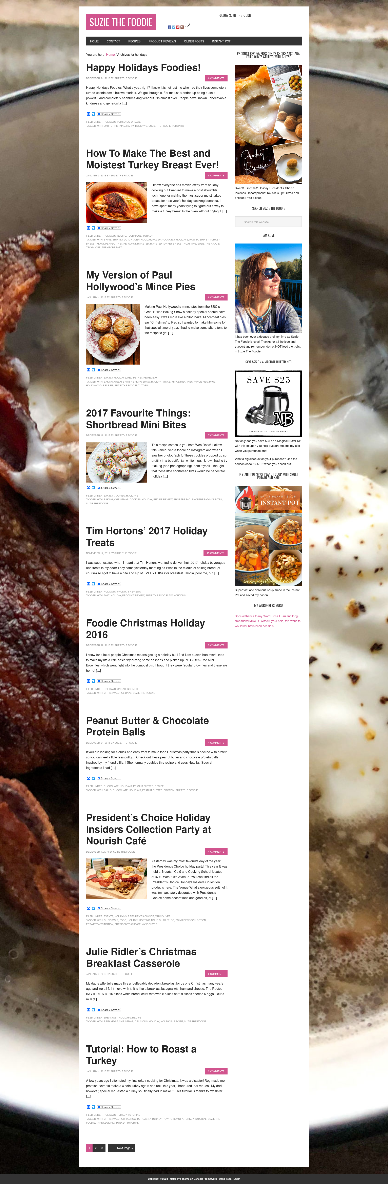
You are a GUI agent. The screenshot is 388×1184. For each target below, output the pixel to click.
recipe (121, 235)
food (122, 920)
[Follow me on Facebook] (169, 27)
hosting (144, 920)
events (108, 916)
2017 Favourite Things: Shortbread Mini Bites (138, 418)
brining (118, 239)
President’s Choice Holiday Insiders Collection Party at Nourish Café (148, 828)
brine (107, 239)
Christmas (118, 125)
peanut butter (143, 786)
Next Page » (125, 1148)
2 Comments (216, 1071)
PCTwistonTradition (99, 924)
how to (124, 1118)
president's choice (141, 916)
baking (108, 377)
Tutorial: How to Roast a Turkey (141, 1054)
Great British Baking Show (132, 381)
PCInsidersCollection (190, 920)
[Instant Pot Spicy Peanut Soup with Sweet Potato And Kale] (268, 585)
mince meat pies (182, 381)
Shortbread (182, 499)
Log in (236, 1179)
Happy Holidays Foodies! (143, 67)
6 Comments (216, 78)
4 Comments (216, 742)
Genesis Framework (205, 1179)
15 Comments (215, 553)
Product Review (133, 595)
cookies (119, 495)
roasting (190, 243)
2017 (107, 595)
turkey (148, 235)
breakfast (111, 1017)
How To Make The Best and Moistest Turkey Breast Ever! (152, 158)
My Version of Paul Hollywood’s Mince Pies (140, 280)
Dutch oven (132, 239)
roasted (143, 243)
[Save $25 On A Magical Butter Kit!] (268, 436)
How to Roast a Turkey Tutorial (185, 1118)
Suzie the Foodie (160, 125)
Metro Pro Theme (180, 1179)
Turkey (120, 1122)
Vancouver (163, 916)
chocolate (111, 786)
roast (132, 243)
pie (105, 385)
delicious (141, 1021)
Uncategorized (127, 689)
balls (108, 790)
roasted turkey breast (166, 243)
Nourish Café (160, 920)
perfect (110, 243)
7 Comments (216, 435)
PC (172, 920)
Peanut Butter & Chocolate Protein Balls (147, 726)
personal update (129, 121)
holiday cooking (163, 239)
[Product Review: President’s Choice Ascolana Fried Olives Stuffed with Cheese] (268, 183)
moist (100, 243)
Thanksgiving (105, 1122)
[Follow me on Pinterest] (177, 27)
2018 (107, 125)
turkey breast (112, 247)
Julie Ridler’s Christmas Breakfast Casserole (141, 957)
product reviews (129, 591)
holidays (110, 121)
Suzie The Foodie (120, 22)
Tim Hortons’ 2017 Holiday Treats (147, 536)
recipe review (147, 377)
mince (167, 381)
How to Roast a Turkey (145, 1118)
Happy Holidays (136, 125)
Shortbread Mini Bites (207, 499)
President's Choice (128, 924)
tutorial (144, 385)
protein (169, 790)
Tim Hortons (177, 595)
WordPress (225, 1179)
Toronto (178, 125)
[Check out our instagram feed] (182, 27)
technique (134, 235)
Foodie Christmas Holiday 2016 (145, 628)
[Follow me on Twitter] (173, 27)
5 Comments (216, 175)
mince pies (201, 381)
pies (110, 385)
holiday (146, 239)
